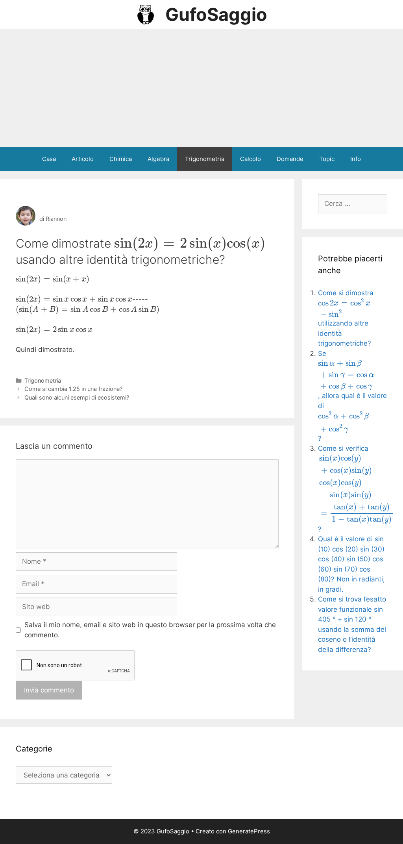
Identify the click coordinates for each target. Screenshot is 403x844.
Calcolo (250, 159)
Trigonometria (204, 159)
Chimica (120, 159)
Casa (49, 159)
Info (355, 159)
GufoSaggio (216, 14)
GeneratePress (249, 831)
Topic (327, 159)
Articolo (83, 159)
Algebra (158, 159)
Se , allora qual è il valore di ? (352, 396)
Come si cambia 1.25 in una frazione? (73, 388)
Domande (290, 159)
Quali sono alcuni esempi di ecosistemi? (76, 397)
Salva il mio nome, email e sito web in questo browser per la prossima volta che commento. (150, 630)
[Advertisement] (201, 88)
